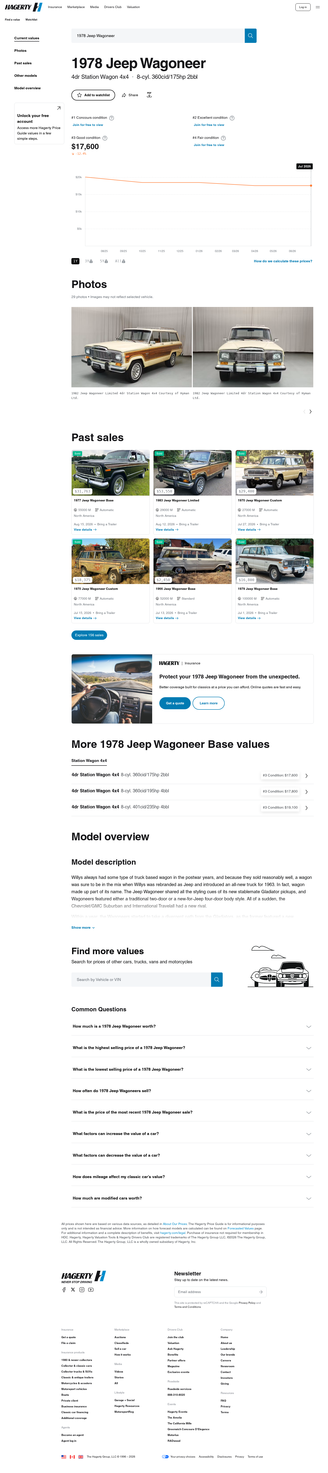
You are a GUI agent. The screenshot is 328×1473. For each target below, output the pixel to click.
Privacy (225, 1406)
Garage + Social (124, 1400)
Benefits (173, 1354)
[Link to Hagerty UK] (80, 1456)
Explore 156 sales (89, 635)
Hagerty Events (177, 1411)
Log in (303, 7)
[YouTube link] (90, 1289)
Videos (118, 1371)
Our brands (228, 1354)
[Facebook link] (64, 1289)
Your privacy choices (182, 1456)
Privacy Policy (247, 1302)
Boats (65, 1394)
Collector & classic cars (76, 1365)
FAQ (223, 1400)
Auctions (120, 1337)
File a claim (68, 1343)
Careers (226, 1360)
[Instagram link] (81, 1289)
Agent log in (68, 1440)
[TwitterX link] (73, 1289)
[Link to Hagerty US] (63, 1456)
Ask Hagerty (176, 1348)
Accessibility (206, 1456)
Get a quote (175, 703)
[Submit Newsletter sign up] (261, 1292)
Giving (225, 1383)
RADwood (174, 1440)
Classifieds (121, 1343)
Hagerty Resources (126, 1405)
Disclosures (224, 1456)
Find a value (12, 19)
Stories (119, 1377)
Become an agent (72, 1434)
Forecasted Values (241, 1228)
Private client (69, 1400)
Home (224, 1337)
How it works (122, 1354)
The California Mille (180, 1423)
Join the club (176, 1337)
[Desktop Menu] (318, 7)
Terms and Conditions (187, 1306)
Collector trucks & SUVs (76, 1371)
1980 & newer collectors (76, 1359)
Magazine (174, 1366)
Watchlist (31, 19)
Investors (227, 1377)
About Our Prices (175, 1224)
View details (83, 529)
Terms (225, 1412)
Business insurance (74, 1406)
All (116, 1383)
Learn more (209, 703)
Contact (226, 1372)
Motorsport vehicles (74, 1388)
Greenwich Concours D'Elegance (189, 1429)
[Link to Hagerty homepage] (83, 1277)
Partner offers (176, 1360)
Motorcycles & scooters (76, 1383)
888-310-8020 (176, 1394)
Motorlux (173, 1434)
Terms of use (255, 1456)
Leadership (228, 1348)
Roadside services (179, 1388)
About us (226, 1343)
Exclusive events (178, 1372)
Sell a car (120, 1348)
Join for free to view (88, 125)
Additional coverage (74, 1418)
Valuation (173, 1343)
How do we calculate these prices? (283, 261)
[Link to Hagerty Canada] (72, 1456)
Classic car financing (74, 1412)
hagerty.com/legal (172, 1233)
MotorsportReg (124, 1411)
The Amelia (175, 1417)
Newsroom (228, 1366)
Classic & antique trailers (77, 1377)
